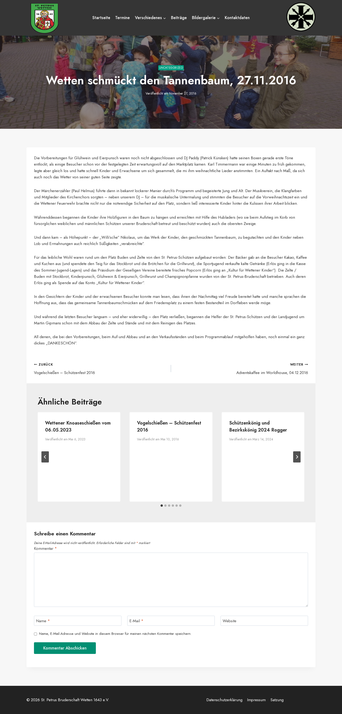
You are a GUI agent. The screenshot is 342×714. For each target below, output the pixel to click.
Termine (122, 18)
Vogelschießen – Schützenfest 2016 (64, 368)
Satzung (277, 700)
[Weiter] (297, 456)
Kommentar (45, 548)
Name (43, 621)
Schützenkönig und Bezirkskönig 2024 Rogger (258, 426)
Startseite (101, 18)
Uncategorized (171, 68)
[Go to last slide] (45, 456)
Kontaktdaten (237, 18)
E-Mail (136, 621)
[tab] (162, 505)
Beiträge (179, 18)
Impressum (256, 700)
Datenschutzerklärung (224, 700)
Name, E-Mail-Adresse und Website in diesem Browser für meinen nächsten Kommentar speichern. (115, 634)
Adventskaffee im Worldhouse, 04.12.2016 (272, 368)
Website (229, 621)
